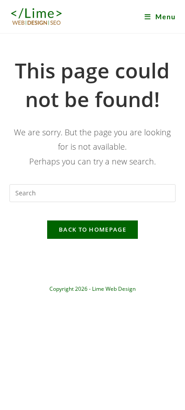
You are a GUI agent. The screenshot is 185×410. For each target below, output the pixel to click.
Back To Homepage (92, 229)
